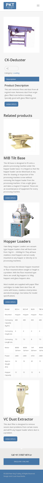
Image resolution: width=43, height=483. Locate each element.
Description (11, 79)
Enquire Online (21, 462)
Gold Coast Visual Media (17, 476)
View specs (11, 104)
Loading (16, 73)
